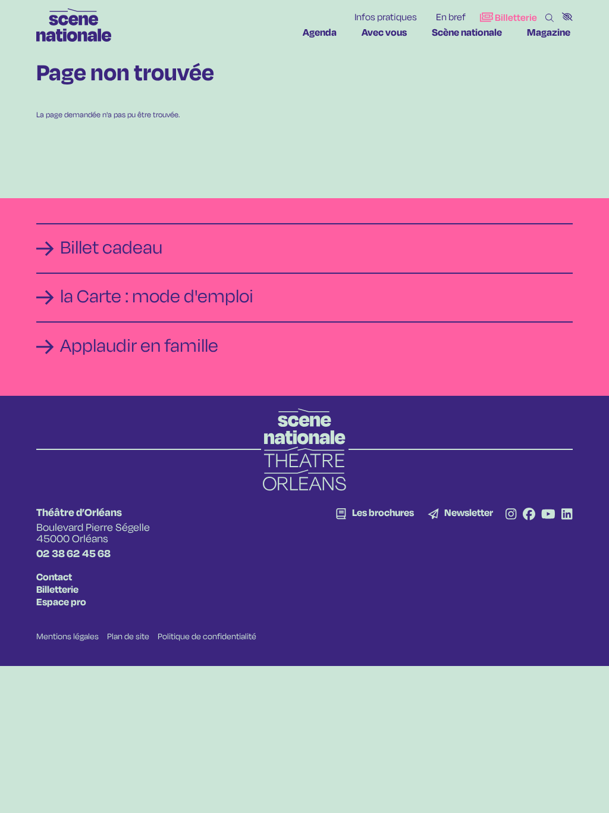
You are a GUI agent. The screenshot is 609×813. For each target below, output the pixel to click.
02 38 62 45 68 (73, 554)
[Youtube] (548, 515)
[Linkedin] (566, 515)
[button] (567, 16)
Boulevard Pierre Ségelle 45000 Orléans (93, 533)
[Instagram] (511, 515)
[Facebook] (529, 515)
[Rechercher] (549, 18)
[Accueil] (73, 25)
